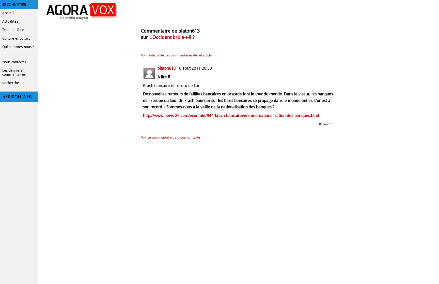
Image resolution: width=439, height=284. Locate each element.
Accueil (8, 13)
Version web (17, 96)
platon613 (167, 68)
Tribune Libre (13, 30)
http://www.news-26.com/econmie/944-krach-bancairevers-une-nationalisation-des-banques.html (231, 115)
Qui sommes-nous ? (18, 47)
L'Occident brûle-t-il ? (172, 37)
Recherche (10, 83)
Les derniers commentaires (14, 72)
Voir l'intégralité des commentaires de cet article (176, 55)
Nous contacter (14, 62)
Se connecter (14, 5)
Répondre (325, 124)
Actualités (10, 21)
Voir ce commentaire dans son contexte (170, 137)
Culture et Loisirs (16, 38)
